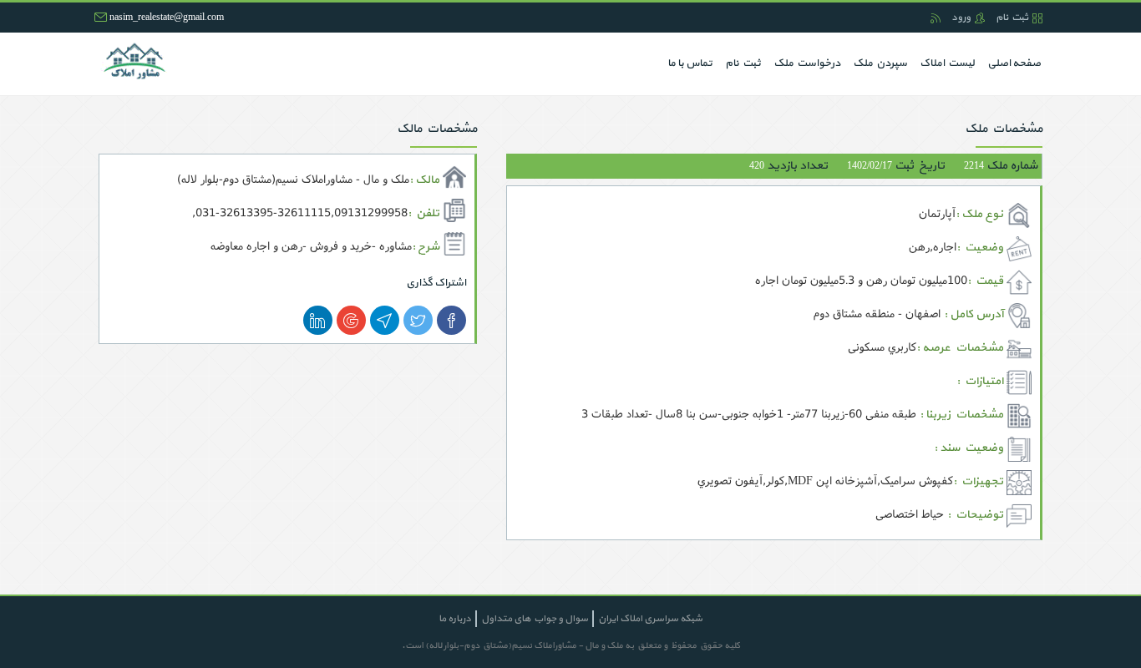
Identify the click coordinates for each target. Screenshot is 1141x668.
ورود (961, 17)
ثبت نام (1012, 17)
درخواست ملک (806, 63)
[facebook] (451, 320)
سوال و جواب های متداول (534, 618)
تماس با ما (689, 63)
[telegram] (384, 320)
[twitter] (418, 320)
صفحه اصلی (1011, 63)
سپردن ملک (880, 63)
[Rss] (935, 17)
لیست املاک (947, 63)
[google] (351, 320)
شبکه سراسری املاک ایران (650, 618)
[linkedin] (317, 320)
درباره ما (455, 618)
